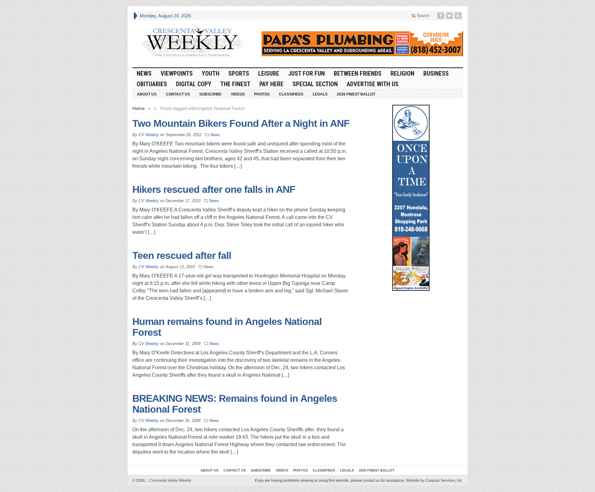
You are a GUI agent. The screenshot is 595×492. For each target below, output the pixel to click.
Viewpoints (177, 73)
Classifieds (291, 94)
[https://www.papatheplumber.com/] (362, 43)
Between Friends (357, 73)
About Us (146, 94)
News (144, 73)
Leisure (268, 73)
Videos (238, 94)
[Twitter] (450, 15)
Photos (262, 94)
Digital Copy (193, 84)
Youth (210, 73)
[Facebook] (441, 15)
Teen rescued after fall (181, 255)
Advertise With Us (373, 84)
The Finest (235, 84)
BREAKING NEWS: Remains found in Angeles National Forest (234, 404)
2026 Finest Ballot (356, 94)
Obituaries (152, 84)
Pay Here (271, 84)
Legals (320, 94)
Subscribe (210, 94)
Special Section (315, 84)
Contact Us (178, 94)
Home (138, 108)
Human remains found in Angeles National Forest (227, 327)
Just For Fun (306, 73)
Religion (402, 73)
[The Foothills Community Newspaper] (192, 42)
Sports (238, 73)
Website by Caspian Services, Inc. (434, 480)
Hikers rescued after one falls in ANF (213, 189)
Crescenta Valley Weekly (169, 480)
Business (436, 73)
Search (423, 15)
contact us (371, 480)
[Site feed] (458, 15)
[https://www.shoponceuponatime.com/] (411, 198)
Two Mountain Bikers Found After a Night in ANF (241, 123)
